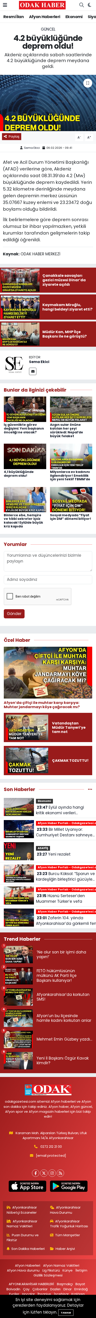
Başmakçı (65, 1284)
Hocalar (28, 1294)
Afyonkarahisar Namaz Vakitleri (22, 1223)
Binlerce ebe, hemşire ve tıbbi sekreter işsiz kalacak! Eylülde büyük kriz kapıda (23, 521)
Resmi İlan (13, 16)
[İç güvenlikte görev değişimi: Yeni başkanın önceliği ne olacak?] (25, 409)
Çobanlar (40, 1289)
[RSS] (60, 1173)
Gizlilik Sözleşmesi (48, 1275)
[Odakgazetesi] (42, 4)
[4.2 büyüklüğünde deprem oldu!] (48, 103)
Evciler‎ (14, 1294)
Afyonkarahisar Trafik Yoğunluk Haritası (69, 1223)
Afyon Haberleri (44, 16)
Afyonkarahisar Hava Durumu (65, 1210)
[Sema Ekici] (14, 364)
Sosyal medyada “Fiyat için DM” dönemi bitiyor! (70, 517)
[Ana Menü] (5, 5)
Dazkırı (55, 1289)
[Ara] (81, 5)
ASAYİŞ (43, 848)
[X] (44, 1173)
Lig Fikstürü (51, 1270)
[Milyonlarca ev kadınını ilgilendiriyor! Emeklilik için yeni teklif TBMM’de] (71, 456)
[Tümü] (90, 789)
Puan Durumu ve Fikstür (23, 1237)
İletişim (81, 1270)
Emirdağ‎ (81, 1289)
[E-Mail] (32, 371)
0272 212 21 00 (51, 1146)
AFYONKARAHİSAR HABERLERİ (31, 1284)
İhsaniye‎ (44, 1294)
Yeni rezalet (54, 854)
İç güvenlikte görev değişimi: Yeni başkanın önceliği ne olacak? (24, 428)
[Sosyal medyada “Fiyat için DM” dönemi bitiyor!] (71, 499)
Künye (68, 1270)
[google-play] (68, 1187)
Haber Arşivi (65, 1248)
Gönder (14, 613)
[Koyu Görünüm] (89, 5)
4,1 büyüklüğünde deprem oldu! (19, 474)
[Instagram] (52, 1173)
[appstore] (27, 1187)
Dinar (67, 1289)
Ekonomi (74, 16)
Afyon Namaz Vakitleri (61, 1265)
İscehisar (61, 1294)
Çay (26, 1289)
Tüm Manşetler (67, 1235)
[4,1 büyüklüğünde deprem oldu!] (25, 456)
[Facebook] (35, 1173)
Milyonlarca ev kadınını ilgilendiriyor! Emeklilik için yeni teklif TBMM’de (70, 476)
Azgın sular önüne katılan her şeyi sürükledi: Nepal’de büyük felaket (66, 430)
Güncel (48, 29)
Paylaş (14, 136)
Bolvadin (13, 1289)
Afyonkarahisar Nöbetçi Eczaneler (22, 1210)
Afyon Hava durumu (23, 1270)
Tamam (66, 1312)
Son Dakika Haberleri (28, 1248)
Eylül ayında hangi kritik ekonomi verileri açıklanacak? (60, 810)
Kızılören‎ (78, 1294)
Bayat (80, 1284)
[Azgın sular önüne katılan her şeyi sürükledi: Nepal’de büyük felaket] (71, 409)
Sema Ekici (32, 148)
